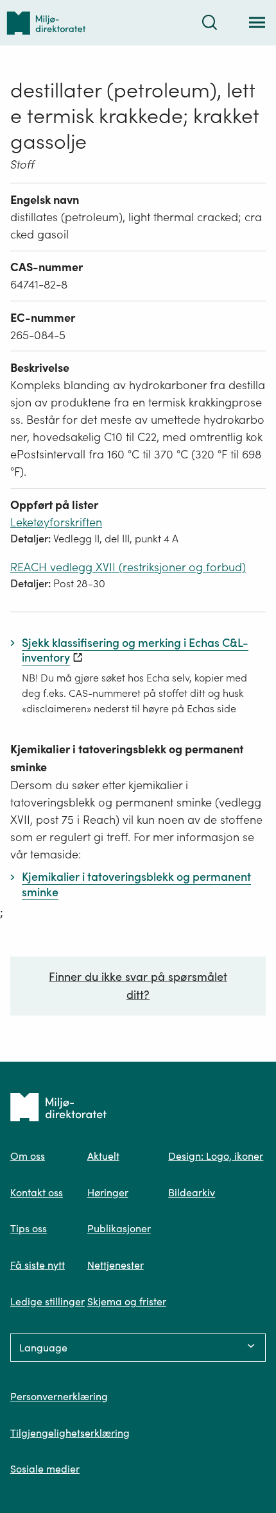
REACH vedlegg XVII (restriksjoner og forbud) (128, 567)
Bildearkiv (191, 1192)
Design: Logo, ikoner (215, 1155)
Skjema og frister (126, 1301)
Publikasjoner (119, 1228)
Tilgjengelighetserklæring (70, 1432)
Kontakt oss (36, 1192)
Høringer (107, 1192)
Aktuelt (103, 1155)
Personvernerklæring (59, 1396)
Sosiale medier (45, 1468)
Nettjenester (115, 1264)
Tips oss (28, 1228)
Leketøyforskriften (56, 522)
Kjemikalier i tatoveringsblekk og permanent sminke (126, 758)
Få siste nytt (37, 1264)
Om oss (27, 1155)
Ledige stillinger (47, 1301)
